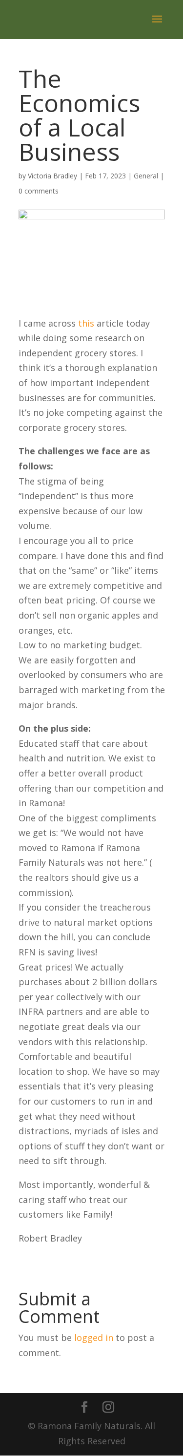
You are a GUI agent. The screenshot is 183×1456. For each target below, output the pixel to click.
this (86, 323)
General (146, 175)
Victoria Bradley (52, 175)
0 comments (39, 190)
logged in (93, 1337)
